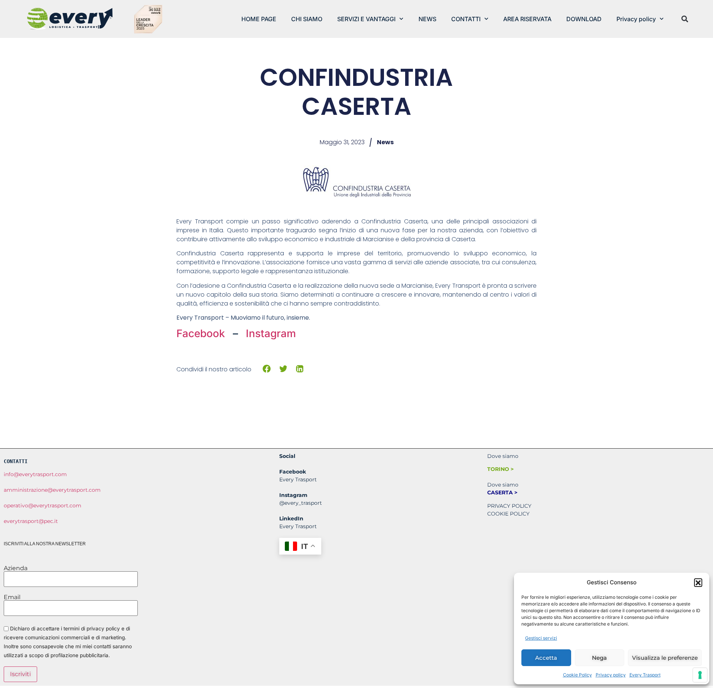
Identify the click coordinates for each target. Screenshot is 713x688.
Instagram (271, 333)
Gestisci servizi (541, 638)
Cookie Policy (577, 675)
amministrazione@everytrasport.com (52, 490)
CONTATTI (466, 19)
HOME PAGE (258, 19)
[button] (698, 582)
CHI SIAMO (306, 19)
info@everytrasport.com (35, 474)
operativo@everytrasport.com (42, 505)
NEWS (427, 19)
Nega (599, 657)
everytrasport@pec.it (31, 521)
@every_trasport (300, 503)
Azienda (15, 568)
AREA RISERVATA (527, 19)
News (385, 142)
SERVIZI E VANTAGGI (366, 19)
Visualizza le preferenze (665, 657)
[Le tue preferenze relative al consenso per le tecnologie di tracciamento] (700, 675)
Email (12, 597)
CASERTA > (502, 492)
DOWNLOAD (584, 19)
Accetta (546, 657)
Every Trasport (645, 675)
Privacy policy (611, 675)
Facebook (202, 333)
